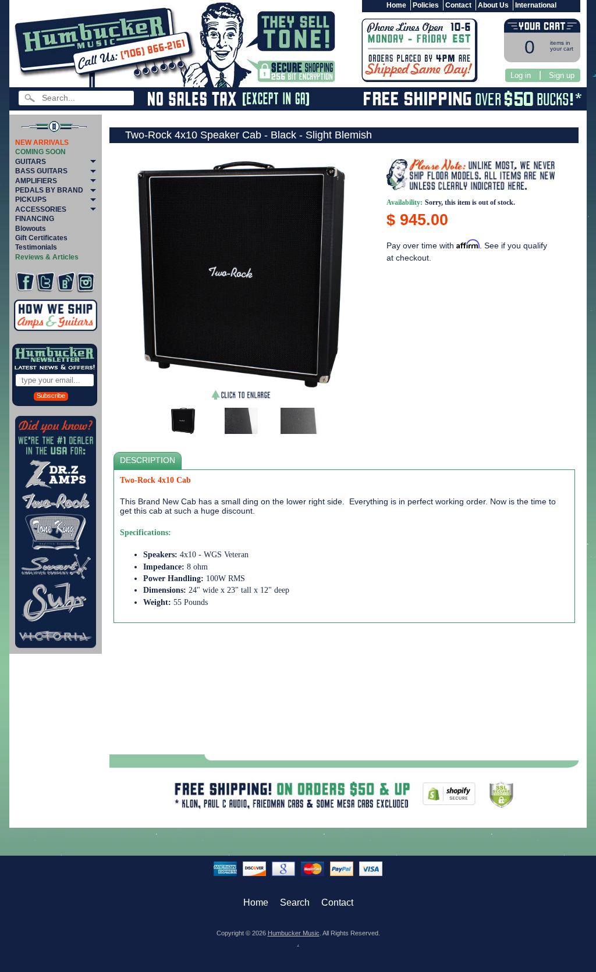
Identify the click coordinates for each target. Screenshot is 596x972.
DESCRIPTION (147, 460)
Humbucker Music (294, 933)
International (535, 5)
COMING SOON (40, 152)
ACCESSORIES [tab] (40, 209)
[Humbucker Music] (106, 46)
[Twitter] (45, 282)
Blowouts (30, 229)
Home (396, 5)
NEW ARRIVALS (42, 142)
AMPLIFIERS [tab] (36, 181)
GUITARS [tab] (30, 162)
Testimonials (36, 247)
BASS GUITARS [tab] (41, 171)
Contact (458, 5)
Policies (426, 5)
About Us (493, 5)
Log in (520, 75)
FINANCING (34, 219)
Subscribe (51, 395)
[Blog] (65, 282)
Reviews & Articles (47, 257)
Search (295, 902)
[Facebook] (25, 282)
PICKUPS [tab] (31, 199)
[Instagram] (85, 282)
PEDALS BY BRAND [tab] (49, 190)
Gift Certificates (41, 238)
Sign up (561, 75)
